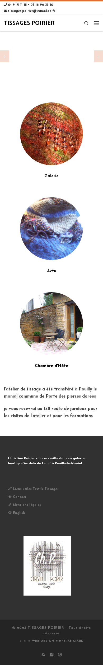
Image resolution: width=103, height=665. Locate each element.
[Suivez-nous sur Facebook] (51, 655)
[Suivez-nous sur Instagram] (60, 655)
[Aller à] (51, 56)
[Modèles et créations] (51, 134)
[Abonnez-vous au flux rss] (43, 655)
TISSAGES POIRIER (46, 628)
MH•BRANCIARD (70, 641)
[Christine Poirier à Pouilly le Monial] (51, 324)
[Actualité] (51, 229)
